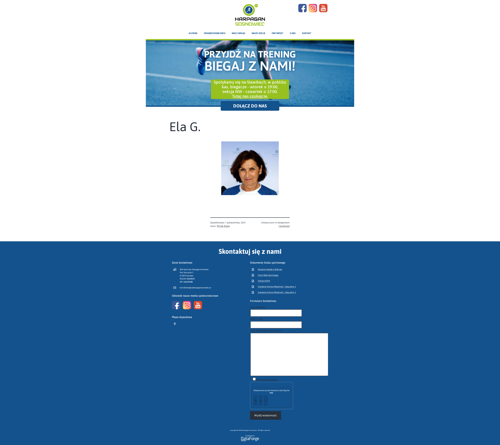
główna (193, 33)
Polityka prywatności (267, 379)
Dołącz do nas (250, 106)
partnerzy (277, 33)
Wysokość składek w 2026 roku (270, 269)
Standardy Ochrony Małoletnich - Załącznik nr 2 (277, 292)
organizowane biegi (214, 33)
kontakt (306, 33)
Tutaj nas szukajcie (249, 96)
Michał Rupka (223, 226)
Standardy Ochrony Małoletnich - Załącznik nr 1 (277, 287)
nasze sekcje (258, 33)
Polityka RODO (264, 281)
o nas (293, 33)
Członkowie (284, 226)
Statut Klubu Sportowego (268, 275)
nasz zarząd (238, 33)
